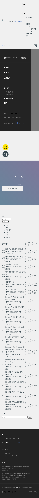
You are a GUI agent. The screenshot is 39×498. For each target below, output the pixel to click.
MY (5, 103)
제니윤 (8, 237)
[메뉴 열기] (24, 5)
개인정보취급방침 (6, 479)
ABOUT (7, 78)
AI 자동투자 (9, 92)
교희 (7, 232)
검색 (30, 417)
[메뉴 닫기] (24, 13)
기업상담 (5, 154)
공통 (7, 228)
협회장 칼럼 (9, 94)
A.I (5, 83)
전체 (7, 225)
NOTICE (7, 72)
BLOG (6, 88)
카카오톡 (5, 147)
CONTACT (8, 98)
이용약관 (14, 479)
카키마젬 (8, 230)
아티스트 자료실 (12, 188)
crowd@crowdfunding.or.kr (9, 456)
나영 (7, 235)
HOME (6, 67)
